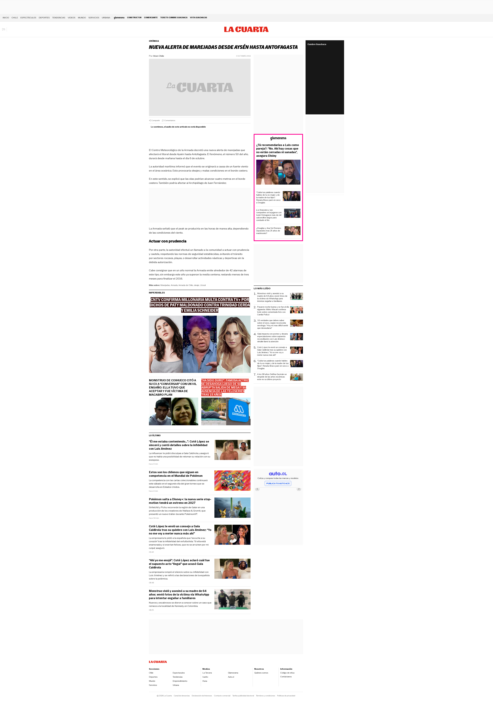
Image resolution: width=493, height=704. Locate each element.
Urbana (106, 17)
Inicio (6, 17)
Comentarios (169, 120)
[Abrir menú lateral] (4, 29)
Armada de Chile (185, 285)
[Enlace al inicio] (278, 138)
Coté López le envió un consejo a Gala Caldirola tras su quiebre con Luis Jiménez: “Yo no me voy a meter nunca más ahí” (180, 530)
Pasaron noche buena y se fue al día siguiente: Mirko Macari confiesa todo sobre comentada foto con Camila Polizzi (273, 311)
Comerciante (151, 17)
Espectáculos (28, 17)
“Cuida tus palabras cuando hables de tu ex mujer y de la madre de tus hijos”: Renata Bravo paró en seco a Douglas (268, 197)
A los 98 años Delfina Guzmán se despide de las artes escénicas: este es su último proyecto (272, 377)
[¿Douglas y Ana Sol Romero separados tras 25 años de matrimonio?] (293, 231)
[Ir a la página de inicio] (246, 29)
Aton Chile (158, 56)
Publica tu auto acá (278, 483)
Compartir (155, 120)
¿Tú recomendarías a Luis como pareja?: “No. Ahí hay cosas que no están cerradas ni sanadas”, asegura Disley (277, 150)
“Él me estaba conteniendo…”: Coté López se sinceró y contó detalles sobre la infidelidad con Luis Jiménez (179, 445)
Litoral (203, 285)
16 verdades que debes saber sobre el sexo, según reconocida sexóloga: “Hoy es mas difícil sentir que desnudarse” (272, 324)
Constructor (134, 17)
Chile (15, 17)
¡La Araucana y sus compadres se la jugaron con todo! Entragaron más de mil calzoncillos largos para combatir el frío (269, 215)
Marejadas (165, 285)
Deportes (44, 17)
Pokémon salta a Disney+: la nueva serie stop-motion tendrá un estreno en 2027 (180, 501)
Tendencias (58, 17)
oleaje (196, 285)
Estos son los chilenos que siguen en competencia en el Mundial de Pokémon (176, 474)
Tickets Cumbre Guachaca (173, 17)
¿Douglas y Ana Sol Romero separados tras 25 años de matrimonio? (268, 231)
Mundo (82, 17)
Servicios (93, 17)
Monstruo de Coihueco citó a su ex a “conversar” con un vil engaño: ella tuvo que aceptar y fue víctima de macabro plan (173, 388)
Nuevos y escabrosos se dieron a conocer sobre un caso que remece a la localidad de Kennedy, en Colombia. (180, 604)
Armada (174, 285)
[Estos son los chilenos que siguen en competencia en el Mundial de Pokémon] (232, 481)
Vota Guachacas (198, 17)
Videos (71, 17)
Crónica (154, 41)
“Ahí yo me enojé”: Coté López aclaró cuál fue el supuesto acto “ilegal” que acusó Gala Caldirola (179, 564)
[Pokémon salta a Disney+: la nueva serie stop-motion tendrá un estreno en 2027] (232, 508)
